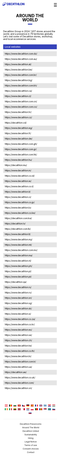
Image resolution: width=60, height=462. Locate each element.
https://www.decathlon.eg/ (18, 128)
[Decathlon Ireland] (6, 409)
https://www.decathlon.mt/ (18, 244)
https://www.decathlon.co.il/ (19, 186)
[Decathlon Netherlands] (27, 409)
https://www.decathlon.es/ (18, 329)
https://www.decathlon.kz (18, 207)
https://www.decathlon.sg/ (18, 303)
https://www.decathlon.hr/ (18, 112)
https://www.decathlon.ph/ (18, 266)
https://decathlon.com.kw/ (18, 218)
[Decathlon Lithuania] (14, 409)
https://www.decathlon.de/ (18, 138)
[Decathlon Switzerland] (19, 405)
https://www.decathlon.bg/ (18, 80)
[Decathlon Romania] (40, 409)
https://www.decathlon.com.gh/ (21, 144)
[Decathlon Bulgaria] (14, 405)
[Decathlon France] (36, 405)
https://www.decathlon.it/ (18, 191)
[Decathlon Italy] (10, 409)
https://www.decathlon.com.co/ (21, 106)
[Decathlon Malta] (23, 409)
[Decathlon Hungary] (53, 405)
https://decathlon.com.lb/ (18, 228)
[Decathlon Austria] (6, 405)
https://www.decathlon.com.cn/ (21, 101)
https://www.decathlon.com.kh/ (21, 85)
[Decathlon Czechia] (23, 405)
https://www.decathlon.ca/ (18, 90)
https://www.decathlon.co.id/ (20, 175)
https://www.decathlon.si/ (18, 313)
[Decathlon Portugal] (36, 409)
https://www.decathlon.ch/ (18, 340)
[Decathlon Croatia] (49, 405)
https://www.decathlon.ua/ (18, 366)
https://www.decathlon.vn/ (18, 388)
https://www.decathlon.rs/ (18, 287)
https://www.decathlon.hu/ (18, 159)
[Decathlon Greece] (45, 405)
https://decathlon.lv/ (15, 223)
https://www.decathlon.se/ (18, 335)
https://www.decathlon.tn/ (18, 356)
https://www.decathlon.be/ (18, 69)
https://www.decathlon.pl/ (18, 271)
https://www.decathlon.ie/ (18, 181)
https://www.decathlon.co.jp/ (20, 202)
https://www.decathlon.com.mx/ (21, 250)
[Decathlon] (13, 7)
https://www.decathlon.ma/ (18, 255)
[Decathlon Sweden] (49, 409)
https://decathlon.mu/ (16, 165)
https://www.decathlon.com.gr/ (21, 149)
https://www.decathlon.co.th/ (20, 351)
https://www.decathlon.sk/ (18, 308)
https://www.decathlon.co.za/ (20, 319)
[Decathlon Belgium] (10, 405)
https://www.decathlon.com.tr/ (20, 361)
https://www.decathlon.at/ (18, 64)
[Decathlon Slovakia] (30, 413)
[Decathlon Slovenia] (53, 409)
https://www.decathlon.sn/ (18, 297)
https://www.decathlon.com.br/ (21, 75)
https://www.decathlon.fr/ (18, 133)
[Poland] (32, 409)
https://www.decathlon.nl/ (18, 260)
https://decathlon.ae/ (16, 372)
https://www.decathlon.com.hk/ (21, 154)
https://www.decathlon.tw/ (18, 345)
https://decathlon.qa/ (16, 282)
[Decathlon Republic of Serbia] (45, 409)
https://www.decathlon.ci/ (18, 197)
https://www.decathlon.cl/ (18, 96)
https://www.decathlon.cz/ (18, 117)
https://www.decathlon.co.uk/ (20, 377)
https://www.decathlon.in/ (18, 170)
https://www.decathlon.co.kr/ (20, 324)
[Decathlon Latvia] (19, 409)
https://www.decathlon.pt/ (18, 276)
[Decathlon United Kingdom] (40, 405)
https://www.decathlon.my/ (18, 239)
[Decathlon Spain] (32, 405)
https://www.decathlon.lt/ (18, 234)
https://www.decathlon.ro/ (18, 292)
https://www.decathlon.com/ (19, 382)
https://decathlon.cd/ (16, 122)
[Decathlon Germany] (27, 405)
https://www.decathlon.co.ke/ (20, 213)
